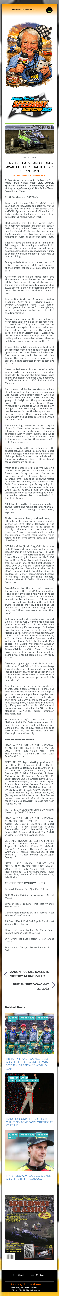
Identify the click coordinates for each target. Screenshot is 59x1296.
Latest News (26, 175)
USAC (43, 175)
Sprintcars (36, 175)
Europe (13, 1018)
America (16, 175)
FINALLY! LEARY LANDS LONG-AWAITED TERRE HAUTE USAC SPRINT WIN (29, 167)
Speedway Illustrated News (26, 1284)
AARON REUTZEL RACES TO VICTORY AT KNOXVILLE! (29, 974)
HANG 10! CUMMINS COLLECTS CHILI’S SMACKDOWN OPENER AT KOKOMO (29, 1122)
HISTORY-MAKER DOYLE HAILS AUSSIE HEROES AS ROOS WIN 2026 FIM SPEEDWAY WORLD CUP (27, 1063)
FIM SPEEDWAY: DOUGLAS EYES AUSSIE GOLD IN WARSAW (28, 1177)
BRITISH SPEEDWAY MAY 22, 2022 (31, 986)
